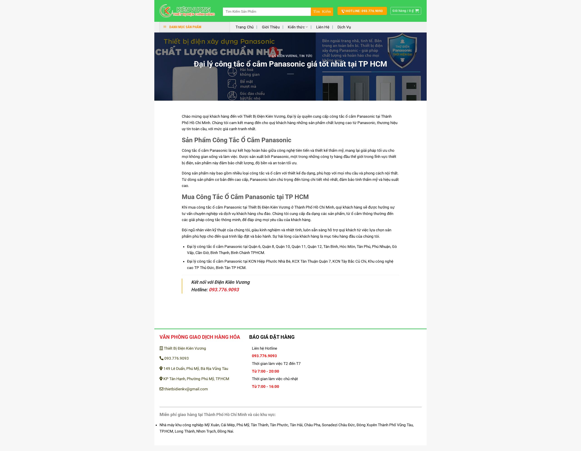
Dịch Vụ (344, 27)
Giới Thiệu (271, 27)
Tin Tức (306, 56)
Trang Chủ (245, 27)
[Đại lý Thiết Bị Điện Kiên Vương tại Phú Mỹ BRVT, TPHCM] (187, 11)
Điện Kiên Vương (282, 56)
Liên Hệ (322, 27)
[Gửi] (322, 11)
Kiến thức (296, 27)
